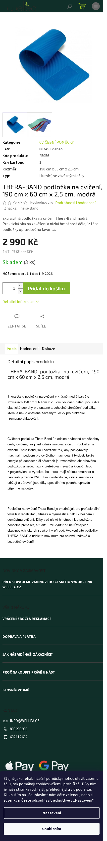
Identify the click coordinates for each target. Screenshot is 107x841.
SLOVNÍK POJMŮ (15, 690)
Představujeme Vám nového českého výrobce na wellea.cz (47, 585)
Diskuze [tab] (48, 349)
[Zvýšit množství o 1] (20, 285)
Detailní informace (18, 301)
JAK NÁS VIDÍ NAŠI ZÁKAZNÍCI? (27, 654)
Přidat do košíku (46, 288)
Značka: (21, 208)
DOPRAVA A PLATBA (19, 636)
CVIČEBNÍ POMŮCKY (56, 142)
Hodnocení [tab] (29, 349)
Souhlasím (51, 829)
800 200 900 (18, 729)
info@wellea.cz (25, 721)
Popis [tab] (11, 349)
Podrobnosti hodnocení (75, 203)
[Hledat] (70, 6)
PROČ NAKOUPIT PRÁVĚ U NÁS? (28, 672)
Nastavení (52, 813)
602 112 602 (18, 737)
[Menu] (96, 6)
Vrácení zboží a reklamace (27, 619)
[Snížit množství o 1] (20, 291)
